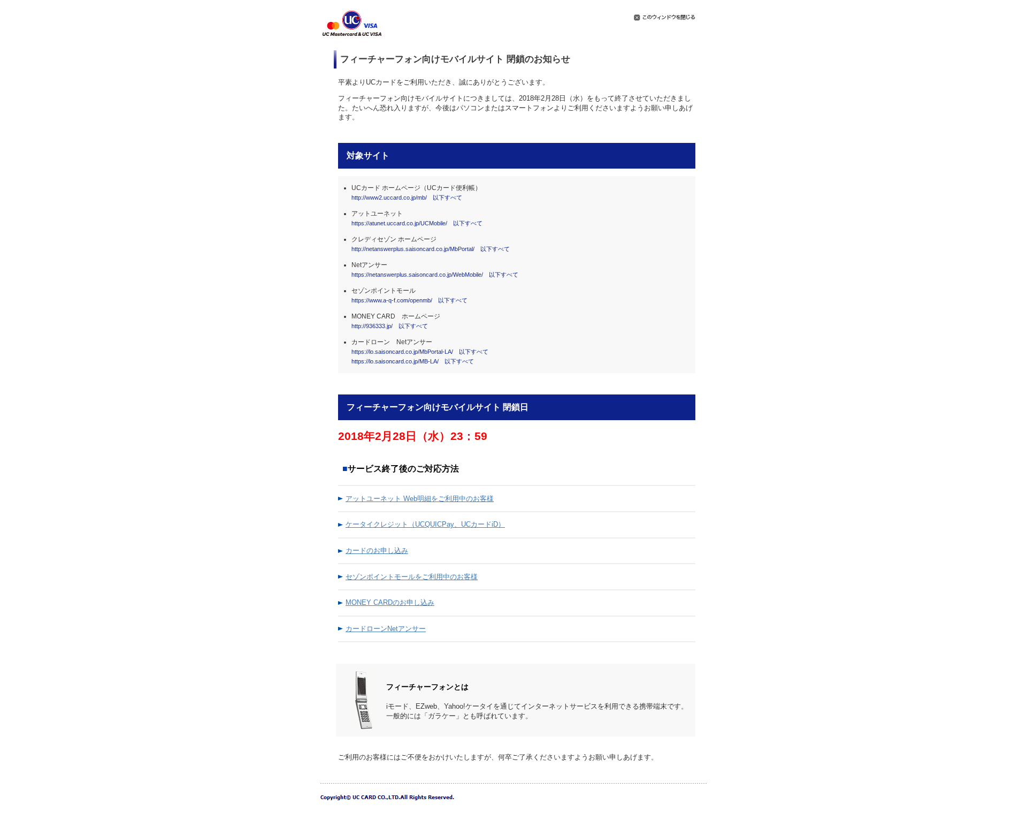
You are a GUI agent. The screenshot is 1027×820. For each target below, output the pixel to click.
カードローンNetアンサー (386, 629)
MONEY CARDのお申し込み (390, 602)
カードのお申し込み (377, 550)
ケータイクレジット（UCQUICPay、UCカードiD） (425, 524)
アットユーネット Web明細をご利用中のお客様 (420, 499)
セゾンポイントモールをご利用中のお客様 (412, 577)
